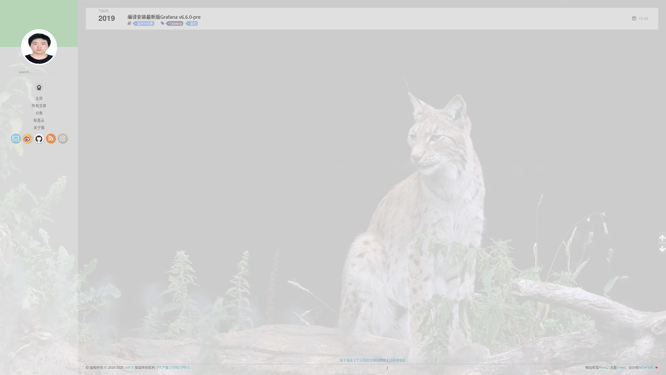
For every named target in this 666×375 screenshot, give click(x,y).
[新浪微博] (27, 138)
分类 (39, 112)
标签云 (39, 120)
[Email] (16, 138)
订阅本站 (395, 360)
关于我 (39, 127)
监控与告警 (145, 23)
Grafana (176, 23)
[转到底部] (662, 248)
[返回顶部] (662, 237)
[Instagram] (62, 138)
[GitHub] (39, 138)
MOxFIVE (646, 368)
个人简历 (363, 360)
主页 (39, 98)
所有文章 (39, 105)
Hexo (603, 368)
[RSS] (51, 138)
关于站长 (346, 360)
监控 (193, 23)
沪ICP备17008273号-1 (172, 368)
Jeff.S (129, 368)
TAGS (103, 10)
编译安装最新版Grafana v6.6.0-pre (164, 17)
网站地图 (379, 360)
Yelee (621, 368)
